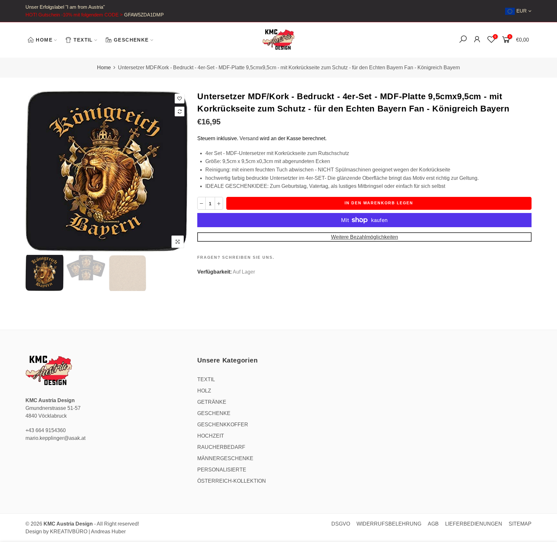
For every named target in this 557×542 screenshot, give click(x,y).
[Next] (177, 171)
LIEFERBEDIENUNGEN (473, 524)
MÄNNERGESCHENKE (225, 458)
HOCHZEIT (210, 436)
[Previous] (36, 171)
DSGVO (340, 524)
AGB (433, 524)
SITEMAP (520, 524)
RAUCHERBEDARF (221, 447)
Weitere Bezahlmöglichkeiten (364, 237)
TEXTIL (83, 40)
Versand (249, 138)
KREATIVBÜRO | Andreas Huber (88, 531)
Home (104, 67)
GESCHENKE (131, 40)
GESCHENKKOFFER (222, 424)
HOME (44, 40)
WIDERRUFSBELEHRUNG (389, 524)
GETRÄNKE (211, 402)
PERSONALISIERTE (221, 469)
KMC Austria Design (68, 524)
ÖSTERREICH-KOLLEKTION (231, 481)
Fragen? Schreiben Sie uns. (235, 257)
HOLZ (204, 390)
